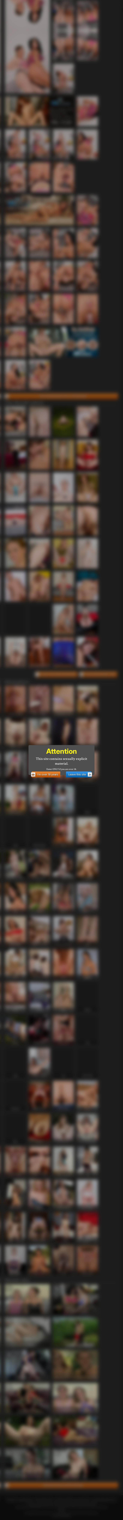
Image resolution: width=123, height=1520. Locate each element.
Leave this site (77, 774)
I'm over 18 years (47, 774)
